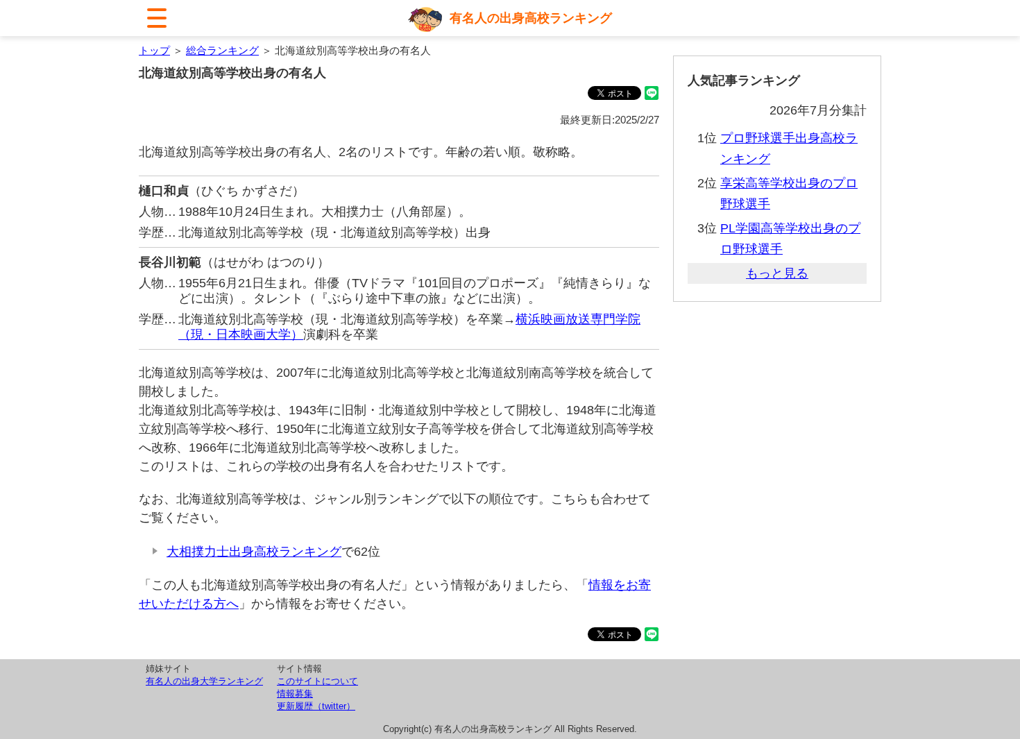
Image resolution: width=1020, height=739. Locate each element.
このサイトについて (317, 681)
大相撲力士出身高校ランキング (254, 552)
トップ (154, 50)
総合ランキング (222, 50)
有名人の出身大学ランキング (204, 681)
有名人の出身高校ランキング (531, 18)
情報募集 (295, 693)
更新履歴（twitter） (316, 706)
